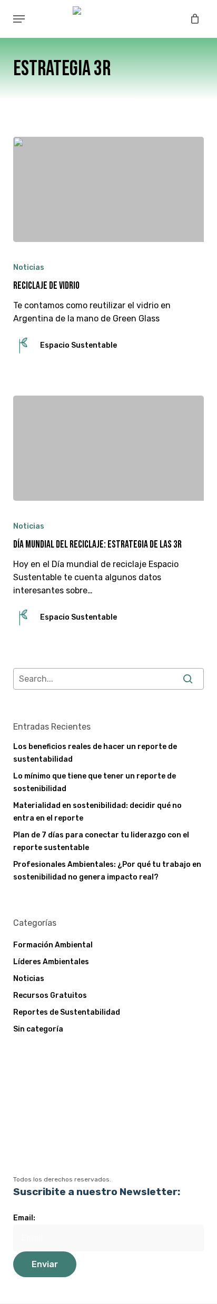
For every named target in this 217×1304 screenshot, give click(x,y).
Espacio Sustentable (78, 345)
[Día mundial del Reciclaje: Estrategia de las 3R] (108, 448)
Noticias (28, 267)
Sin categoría (38, 1029)
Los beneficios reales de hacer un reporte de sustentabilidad (95, 753)
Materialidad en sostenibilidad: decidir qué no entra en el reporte (97, 812)
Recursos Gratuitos (50, 995)
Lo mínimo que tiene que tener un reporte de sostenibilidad (94, 782)
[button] (19, 19)
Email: (24, 1218)
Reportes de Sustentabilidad (66, 1012)
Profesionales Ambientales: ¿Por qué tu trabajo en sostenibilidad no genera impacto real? (107, 871)
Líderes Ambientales (51, 961)
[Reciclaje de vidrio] (108, 189)
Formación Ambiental (53, 945)
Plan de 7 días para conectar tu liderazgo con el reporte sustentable (101, 841)
